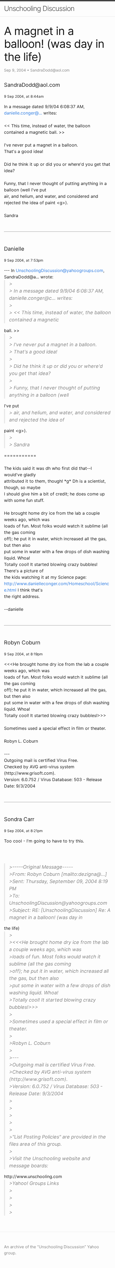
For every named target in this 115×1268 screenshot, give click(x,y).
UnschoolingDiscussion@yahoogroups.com (59, 270)
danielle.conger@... (23, 113)
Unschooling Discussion (39, 8)
